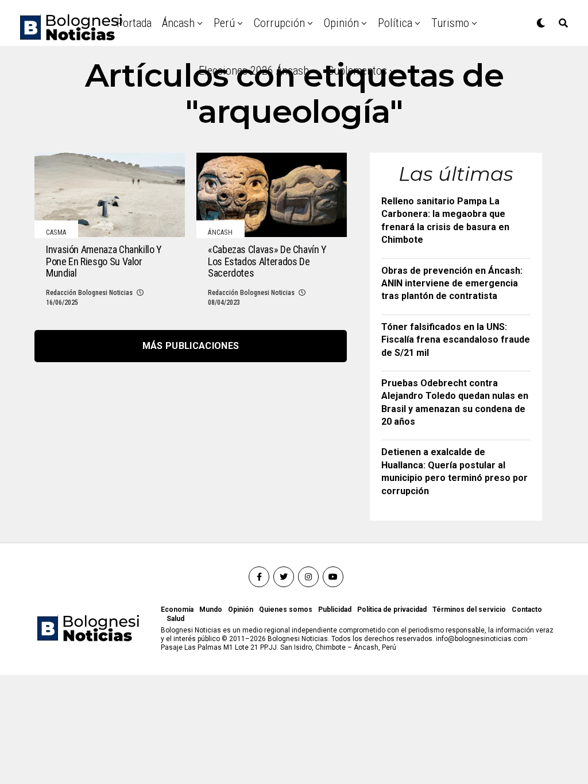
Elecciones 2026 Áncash (254, 70)
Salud (175, 619)
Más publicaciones (190, 345)
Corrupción (279, 23)
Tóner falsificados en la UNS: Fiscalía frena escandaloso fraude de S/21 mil (455, 339)
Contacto (527, 610)
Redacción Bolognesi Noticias (89, 293)
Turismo (450, 23)
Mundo (210, 610)
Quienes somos (285, 610)
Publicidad (334, 610)
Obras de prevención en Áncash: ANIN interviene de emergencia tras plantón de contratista (452, 283)
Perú (224, 23)
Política (395, 23)
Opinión (341, 23)
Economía (177, 610)
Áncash (178, 23)
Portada (134, 23)
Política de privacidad (392, 610)
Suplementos (357, 70)
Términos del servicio (469, 610)
